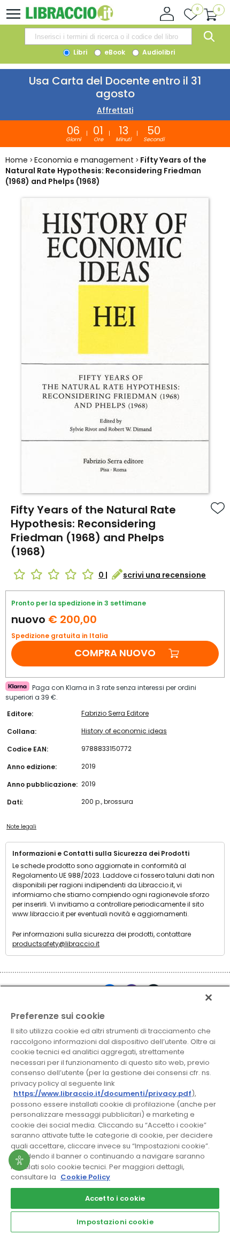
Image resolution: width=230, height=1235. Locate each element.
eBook (114, 52)
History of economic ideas (124, 730)
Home (16, 160)
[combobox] (108, 36)
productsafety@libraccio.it (55, 943)
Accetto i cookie (115, 1198)
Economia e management (84, 160)
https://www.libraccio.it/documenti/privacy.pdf (102, 1093)
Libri (79, 52)
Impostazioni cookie (114, 1222)
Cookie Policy (85, 1177)
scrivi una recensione (164, 575)
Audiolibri (158, 52)
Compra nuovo (115, 652)
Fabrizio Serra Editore (115, 713)
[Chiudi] (208, 997)
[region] (115, 1110)
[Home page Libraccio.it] (69, 18)
